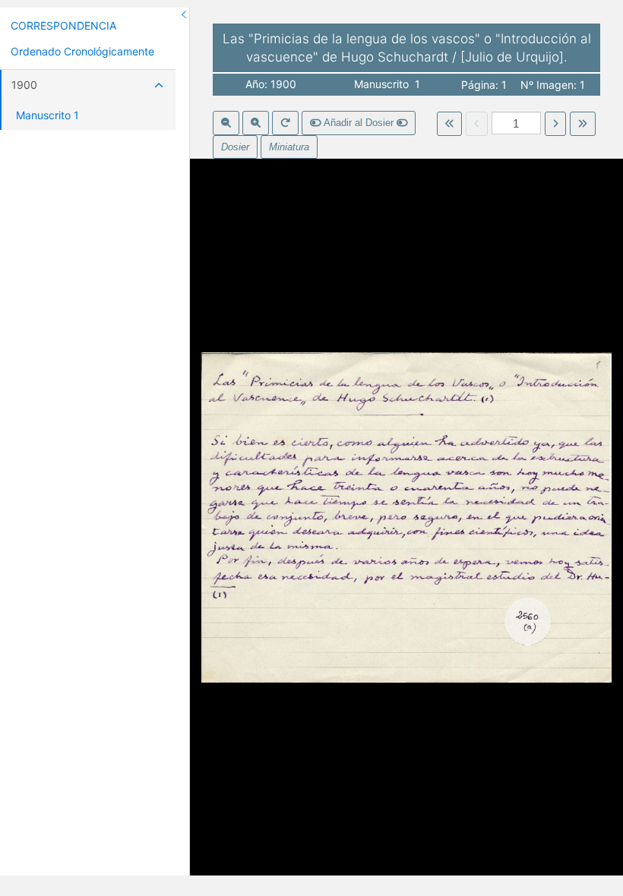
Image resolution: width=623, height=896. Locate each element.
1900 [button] (24, 84)
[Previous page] (477, 124)
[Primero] (449, 124)
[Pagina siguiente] (556, 124)
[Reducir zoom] (226, 123)
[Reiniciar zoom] (285, 123)
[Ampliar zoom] (255, 123)
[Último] (582, 124)
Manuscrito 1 (47, 115)
